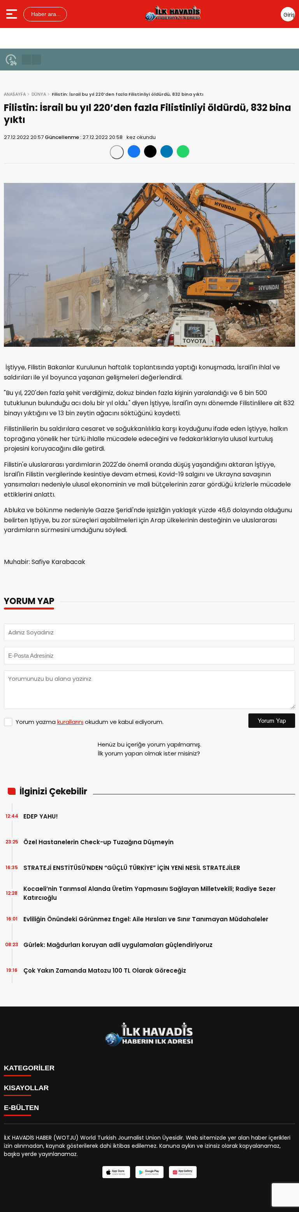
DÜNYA (39, 94)
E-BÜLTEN (21, 1108)
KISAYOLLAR (26, 1088)
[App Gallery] (183, 1172)
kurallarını (70, 722)
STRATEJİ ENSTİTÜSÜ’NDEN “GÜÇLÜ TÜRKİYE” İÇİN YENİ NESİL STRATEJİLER (131, 868)
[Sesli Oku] (117, 152)
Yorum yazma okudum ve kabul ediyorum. (90, 722)
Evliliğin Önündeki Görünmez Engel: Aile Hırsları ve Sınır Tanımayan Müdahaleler (145, 919)
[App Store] (116, 1172)
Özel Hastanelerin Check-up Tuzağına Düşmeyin (98, 842)
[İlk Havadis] (173, 14)
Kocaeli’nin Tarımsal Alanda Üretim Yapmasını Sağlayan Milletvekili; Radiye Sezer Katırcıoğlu (149, 893)
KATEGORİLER (29, 1068)
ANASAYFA (15, 94)
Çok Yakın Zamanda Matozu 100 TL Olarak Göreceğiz (104, 970)
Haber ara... (45, 14)
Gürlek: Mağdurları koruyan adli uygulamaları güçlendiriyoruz (118, 945)
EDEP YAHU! (40, 816)
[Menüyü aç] (12, 14)
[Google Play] (149, 1172)
